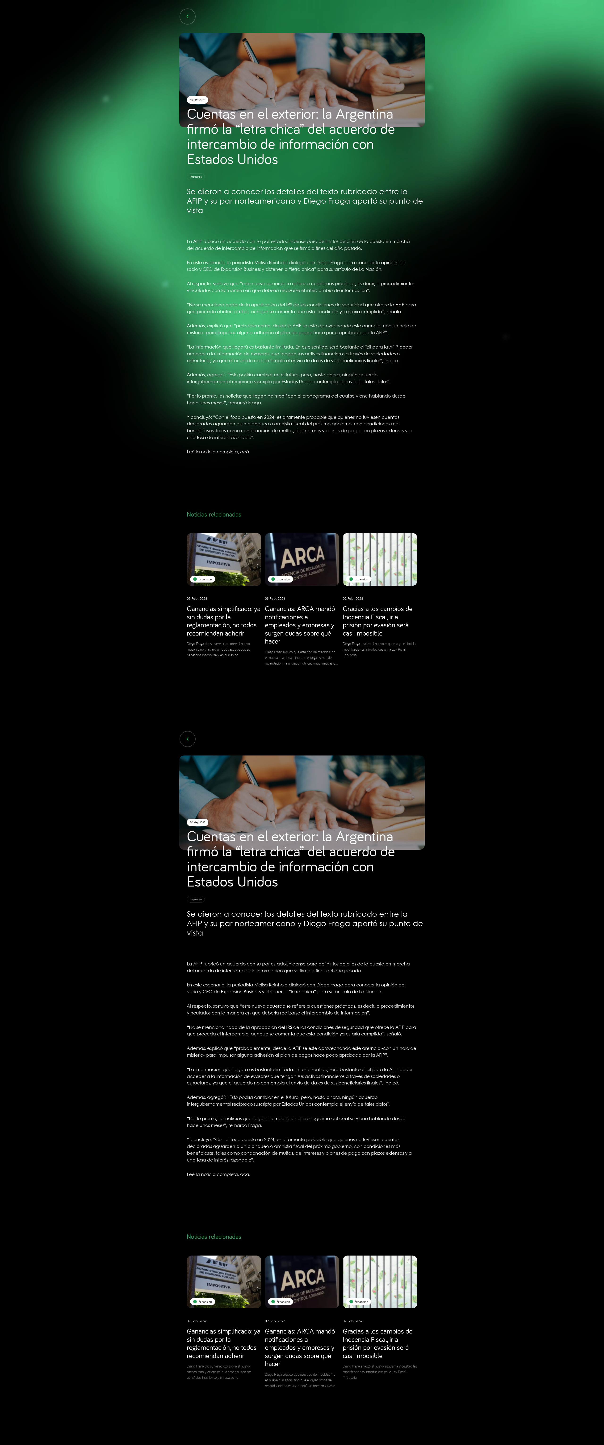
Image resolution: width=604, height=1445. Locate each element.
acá (244, 452)
